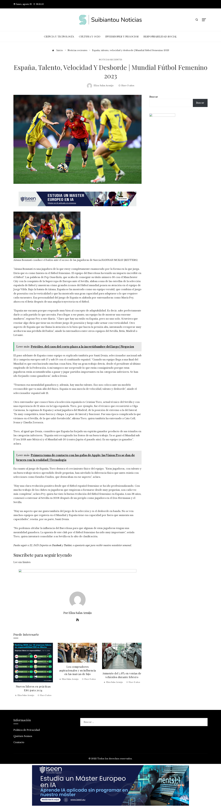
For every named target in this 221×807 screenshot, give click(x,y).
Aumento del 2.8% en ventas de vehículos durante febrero (121, 675)
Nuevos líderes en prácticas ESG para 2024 (33, 688)
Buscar (153, 96)
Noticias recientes (110, 60)
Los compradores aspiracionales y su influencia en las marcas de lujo (77, 670)
